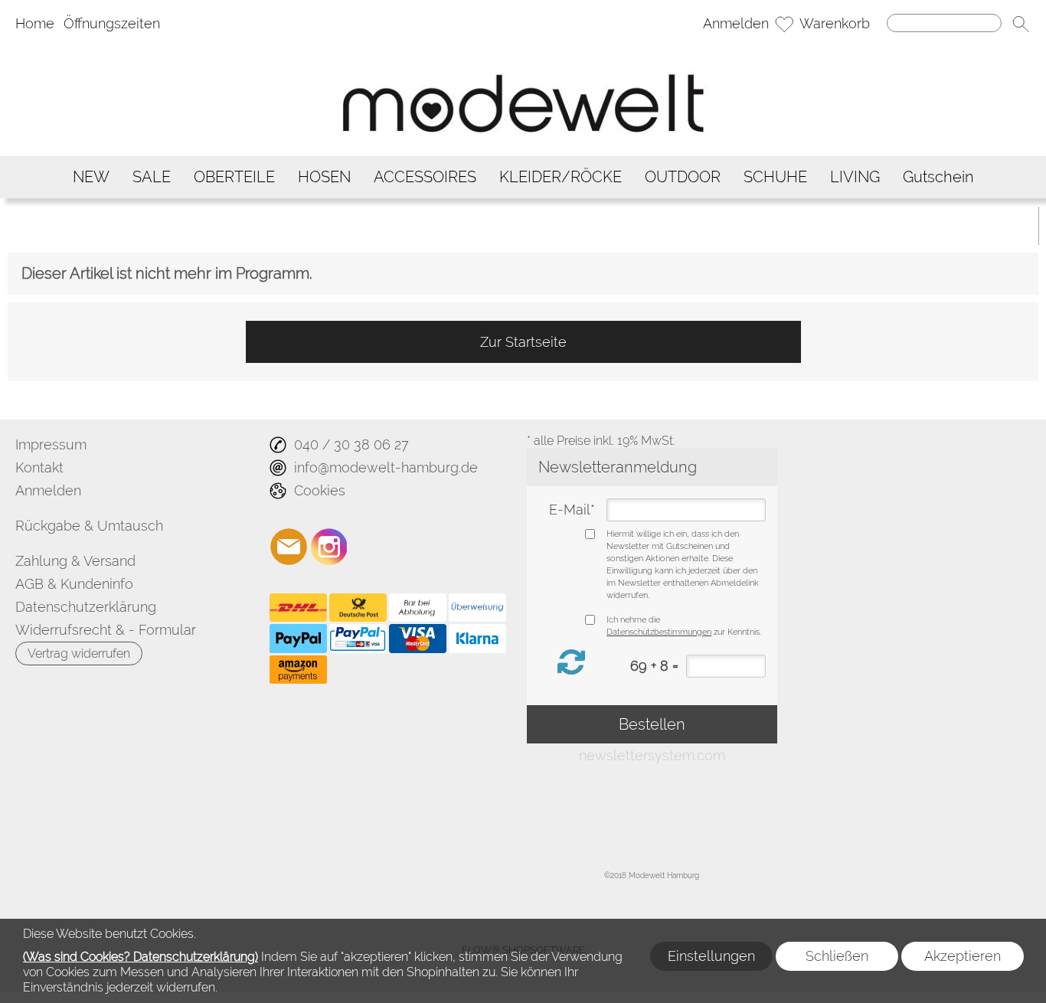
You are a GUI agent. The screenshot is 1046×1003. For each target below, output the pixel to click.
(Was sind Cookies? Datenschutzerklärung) (140, 956)
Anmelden (736, 23)
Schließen (837, 956)
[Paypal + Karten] (358, 638)
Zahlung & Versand (75, 561)
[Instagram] (329, 547)
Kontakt (39, 467)
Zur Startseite (523, 342)
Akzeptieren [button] (962, 956)
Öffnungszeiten (112, 23)
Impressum (51, 444)
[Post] (358, 607)
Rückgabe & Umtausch (89, 526)
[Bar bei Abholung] (417, 607)
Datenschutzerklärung (85, 607)
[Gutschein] (938, 177)
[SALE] (151, 177)
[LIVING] (855, 177)
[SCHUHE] (775, 177)
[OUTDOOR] (682, 177)
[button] (1021, 24)
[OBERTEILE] (234, 177)
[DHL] (298, 607)
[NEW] (91, 177)
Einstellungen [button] (711, 956)
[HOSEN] (324, 177)
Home (34, 23)
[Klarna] (477, 638)
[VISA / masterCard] (417, 638)
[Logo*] (523, 50)
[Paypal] (298, 638)
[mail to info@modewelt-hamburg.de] (289, 547)
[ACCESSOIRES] (425, 177)
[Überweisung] (477, 607)
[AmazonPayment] (298, 669)
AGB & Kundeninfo (74, 584)
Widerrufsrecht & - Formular (105, 630)
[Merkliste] (784, 24)
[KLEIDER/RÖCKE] (560, 177)
